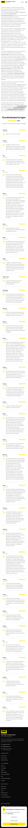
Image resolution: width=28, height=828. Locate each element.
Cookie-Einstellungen (5, 796)
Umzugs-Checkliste (5, 774)
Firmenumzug (4, 757)
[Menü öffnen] (26, 2)
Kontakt (3, 780)
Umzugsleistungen (22, 106)
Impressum (3, 786)
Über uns (3, 765)
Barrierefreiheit (4, 792)
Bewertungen (4, 772)
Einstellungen (14, 817)
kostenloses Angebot (19, 107)
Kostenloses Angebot (5, 778)
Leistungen (3, 768)
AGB (2, 790)
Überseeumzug (4, 759)
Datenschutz (4, 788)
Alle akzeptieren (14, 824)
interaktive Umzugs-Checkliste (15, 109)
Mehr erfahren (10, 813)
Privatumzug (3, 755)
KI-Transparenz (4, 794)
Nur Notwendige (14, 820)
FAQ (2, 776)
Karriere (2, 770)
